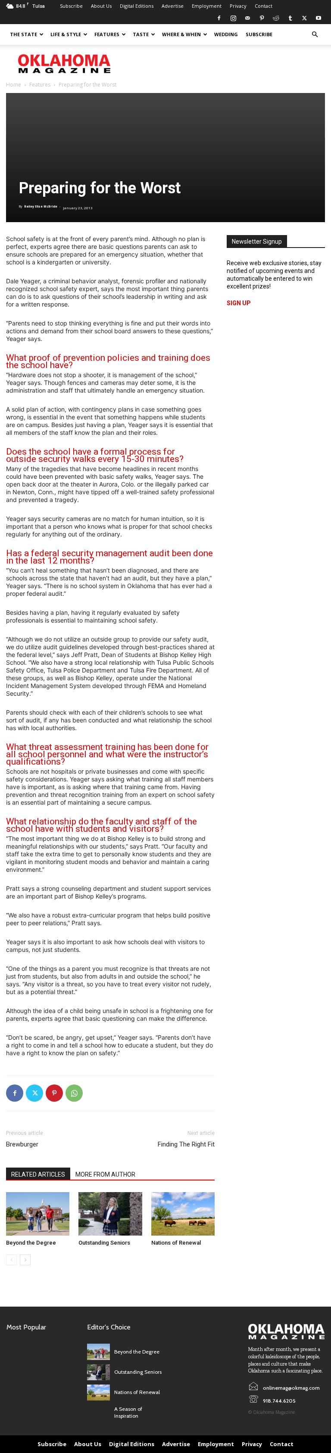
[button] (314, 35)
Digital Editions (136, 6)
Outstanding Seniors (104, 1242)
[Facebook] (218, 18)
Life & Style (65, 34)
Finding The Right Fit (186, 1144)
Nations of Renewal (176, 1242)
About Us (101, 6)
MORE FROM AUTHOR (105, 1174)
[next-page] (25, 1260)
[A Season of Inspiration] (98, 1413)
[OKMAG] (286, 1331)
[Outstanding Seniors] (110, 1214)
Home (13, 84)
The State (23, 34)
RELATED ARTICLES (38, 1174)
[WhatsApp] (74, 1093)
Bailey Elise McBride (40, 206)
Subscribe (71, 6)
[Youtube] (318, 18)
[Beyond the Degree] (37, 1214)
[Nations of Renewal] (183, 1214)
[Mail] (247, 18)
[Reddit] (275, 18)
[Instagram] (233, 18)
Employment (207, 6)
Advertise (173, 6)
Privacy (238, 6)
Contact (263, 6)
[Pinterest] (261, 18)
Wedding (226, 34)
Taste (141, 34)
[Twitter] (304, 18)
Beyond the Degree (31, 1242)
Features (106, 34)
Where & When (181, 34)
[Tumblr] (290, 18)
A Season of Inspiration (128, 1412)
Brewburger (22, 1144)
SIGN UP (239, 303)
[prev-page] (11, 1260)
